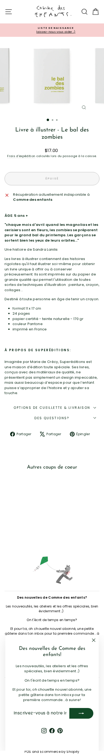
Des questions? (52, 418)
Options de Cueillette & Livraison (52, 407)
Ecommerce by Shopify (59, 751)
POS (28, 751)
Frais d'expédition (21, 156)
